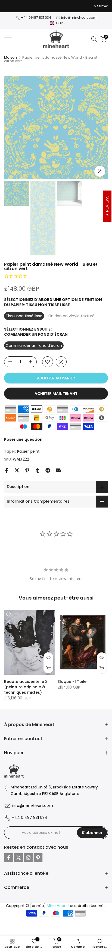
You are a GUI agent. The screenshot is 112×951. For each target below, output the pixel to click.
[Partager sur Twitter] (16, 470)
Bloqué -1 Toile (71, 681)
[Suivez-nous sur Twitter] (18, 857)
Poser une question (23, 439)
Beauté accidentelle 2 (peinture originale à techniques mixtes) (26, 687)
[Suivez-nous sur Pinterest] (38, 857)
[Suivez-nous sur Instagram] (28, 857)
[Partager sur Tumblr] (37, 470)
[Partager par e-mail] (58, 470)
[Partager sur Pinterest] (27, 470)
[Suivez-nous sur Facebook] (8, 857)
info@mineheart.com (79, 17)
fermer (102, 6)
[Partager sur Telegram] (47, 470)
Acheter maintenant (56, 393)
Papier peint (28, 451)
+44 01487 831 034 (36, 17)
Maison (10, 57)
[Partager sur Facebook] (6, 470)
